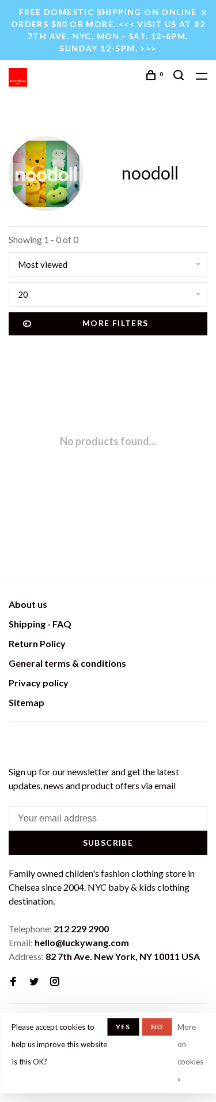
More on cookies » (190, 1053)
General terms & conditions (67, 663)
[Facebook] (13, 981)
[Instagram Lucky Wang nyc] (54, 981)
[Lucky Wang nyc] (16, 741)
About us (28, 604)
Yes (123, 1026)
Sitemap (26, 702)
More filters (115, 323)
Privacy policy (39, 682)
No (157, 1026)
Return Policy (37, 643)
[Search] (180, 76)
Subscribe (108, 842)
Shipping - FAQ (40, 623)
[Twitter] (34, 981)
